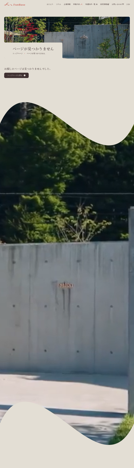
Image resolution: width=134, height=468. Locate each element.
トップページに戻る (15, 75)
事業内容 (76, 4)
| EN (128, 4)
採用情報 (103, 4)
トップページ (18, 53)
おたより (50, 4)
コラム (58, 4)
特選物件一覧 (90, 4)
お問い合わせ (117, 4)
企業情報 (67, 4)
